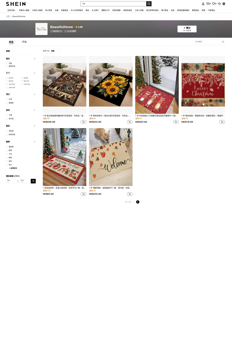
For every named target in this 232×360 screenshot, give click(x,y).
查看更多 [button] (14, 168)
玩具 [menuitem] (172, 10)
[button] (219, 3)
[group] (21, 63)
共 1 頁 (128, 202)
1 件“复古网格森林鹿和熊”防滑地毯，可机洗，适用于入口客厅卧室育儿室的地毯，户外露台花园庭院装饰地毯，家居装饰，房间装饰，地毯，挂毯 (64, 116)
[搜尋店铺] (223, 42)
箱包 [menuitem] (87, 10)
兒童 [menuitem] (56, 10)
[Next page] (141, 202)
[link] (208, 3)
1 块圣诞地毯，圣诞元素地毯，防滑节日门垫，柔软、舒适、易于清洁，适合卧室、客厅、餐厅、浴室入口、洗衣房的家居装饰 (64, 188)
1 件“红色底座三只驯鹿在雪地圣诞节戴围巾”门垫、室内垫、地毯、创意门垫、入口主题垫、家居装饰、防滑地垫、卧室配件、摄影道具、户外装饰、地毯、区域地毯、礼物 (157, 116)
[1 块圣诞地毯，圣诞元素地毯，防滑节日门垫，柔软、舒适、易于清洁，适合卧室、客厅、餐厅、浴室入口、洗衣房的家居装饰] (64, 157)
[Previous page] (134, 202)
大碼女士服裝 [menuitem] (37, 10)
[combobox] (51, 51)
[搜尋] (149, 3)
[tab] (11, 42)
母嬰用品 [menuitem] (64, 10)
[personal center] (203, 3)
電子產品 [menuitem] (164, 10)
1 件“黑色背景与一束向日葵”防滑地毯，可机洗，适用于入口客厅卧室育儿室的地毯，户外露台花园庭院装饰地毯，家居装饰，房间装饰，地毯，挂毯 (111, 116)
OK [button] (33, 181)
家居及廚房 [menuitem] (127, 10)
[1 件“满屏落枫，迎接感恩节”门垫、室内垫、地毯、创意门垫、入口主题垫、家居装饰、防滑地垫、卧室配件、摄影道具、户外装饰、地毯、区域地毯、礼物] (111, 157)
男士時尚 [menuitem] (48, 10)
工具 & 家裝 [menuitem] (139, 10)
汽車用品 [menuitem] (211, 10)
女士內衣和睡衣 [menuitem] (77, 10)
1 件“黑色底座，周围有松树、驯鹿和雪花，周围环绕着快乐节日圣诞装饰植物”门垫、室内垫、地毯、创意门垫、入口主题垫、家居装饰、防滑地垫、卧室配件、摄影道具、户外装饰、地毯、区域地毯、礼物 (203, 116)
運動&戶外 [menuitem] (106, 10)
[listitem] (57, 31)
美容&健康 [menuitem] (116, 10)
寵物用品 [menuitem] (195, 10)
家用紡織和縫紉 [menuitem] (183, 10)
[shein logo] (16, 4)
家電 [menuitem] (203, 10)
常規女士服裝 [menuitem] (24, 10)
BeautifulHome (61, 27)
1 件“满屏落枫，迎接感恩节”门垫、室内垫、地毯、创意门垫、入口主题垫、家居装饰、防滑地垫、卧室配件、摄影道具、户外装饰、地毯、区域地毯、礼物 (111, 188)
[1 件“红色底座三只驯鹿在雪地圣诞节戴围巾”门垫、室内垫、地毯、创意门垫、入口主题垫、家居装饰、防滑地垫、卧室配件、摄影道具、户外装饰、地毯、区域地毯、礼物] (157, 85)
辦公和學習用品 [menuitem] (152, 10)
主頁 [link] (8, 16)
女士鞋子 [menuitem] (95, 10)
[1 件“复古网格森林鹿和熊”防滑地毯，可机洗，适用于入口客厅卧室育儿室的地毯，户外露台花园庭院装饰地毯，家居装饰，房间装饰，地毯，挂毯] (64, 85)
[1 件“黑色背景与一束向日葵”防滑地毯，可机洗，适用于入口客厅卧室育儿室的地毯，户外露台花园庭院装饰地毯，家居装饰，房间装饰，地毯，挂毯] (111, 85)
